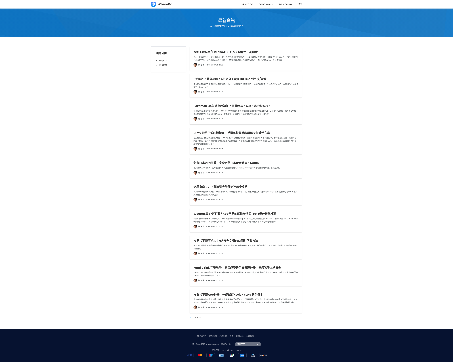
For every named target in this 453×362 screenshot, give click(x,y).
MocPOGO (247, 4)
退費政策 (223, 335)
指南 (300, 4)
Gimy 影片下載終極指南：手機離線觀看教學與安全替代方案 (231, 133)
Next (201, 317)
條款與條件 (202, 335)
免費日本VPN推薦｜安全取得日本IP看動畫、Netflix (226, 163)
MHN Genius (285, 4)
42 (196, 317)
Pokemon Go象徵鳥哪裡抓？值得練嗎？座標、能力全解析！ (232, 106)
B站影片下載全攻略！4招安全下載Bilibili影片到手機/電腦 (229, 79)
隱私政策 (213, 335)
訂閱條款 (239, 335)
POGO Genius (266, 4)
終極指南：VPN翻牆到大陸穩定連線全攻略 (220, 187)
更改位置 (163, 65)
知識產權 (250, 335)
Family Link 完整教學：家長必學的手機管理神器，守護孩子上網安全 (237, 268)
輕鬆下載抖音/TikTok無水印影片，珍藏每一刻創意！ (227, 52)
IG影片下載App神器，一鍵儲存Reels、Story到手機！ (228, 295)
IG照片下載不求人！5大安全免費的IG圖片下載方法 (225, 241)
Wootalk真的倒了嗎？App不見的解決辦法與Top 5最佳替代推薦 (234, 214)
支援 (231, 335)
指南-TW (163, 60)
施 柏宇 (201, 64)
